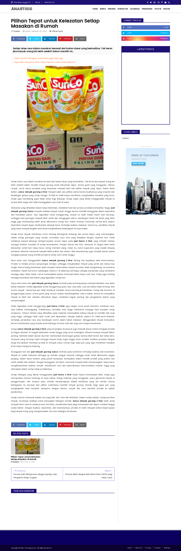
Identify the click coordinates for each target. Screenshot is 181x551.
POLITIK (158, 9)
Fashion (125, 138)
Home (129, 547)
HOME (95, 9)
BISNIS (103, 9)
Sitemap (167, 547)
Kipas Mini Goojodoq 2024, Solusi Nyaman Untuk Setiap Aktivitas (44, 62)
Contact (157, 547)
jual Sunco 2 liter (83, 241)
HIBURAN (112, 9)
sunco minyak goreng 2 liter (32, 191)
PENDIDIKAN (147, 9)
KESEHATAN (123, 9)
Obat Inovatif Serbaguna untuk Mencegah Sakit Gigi (38, 58)
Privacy (148, 547)
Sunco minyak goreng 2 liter (88, 400)
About (37, 2)
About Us (139, 547)
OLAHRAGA (135, 9)
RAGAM (166, 9)
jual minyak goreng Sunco (45, 283)
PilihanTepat (57, 31)
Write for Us (49, 2)
